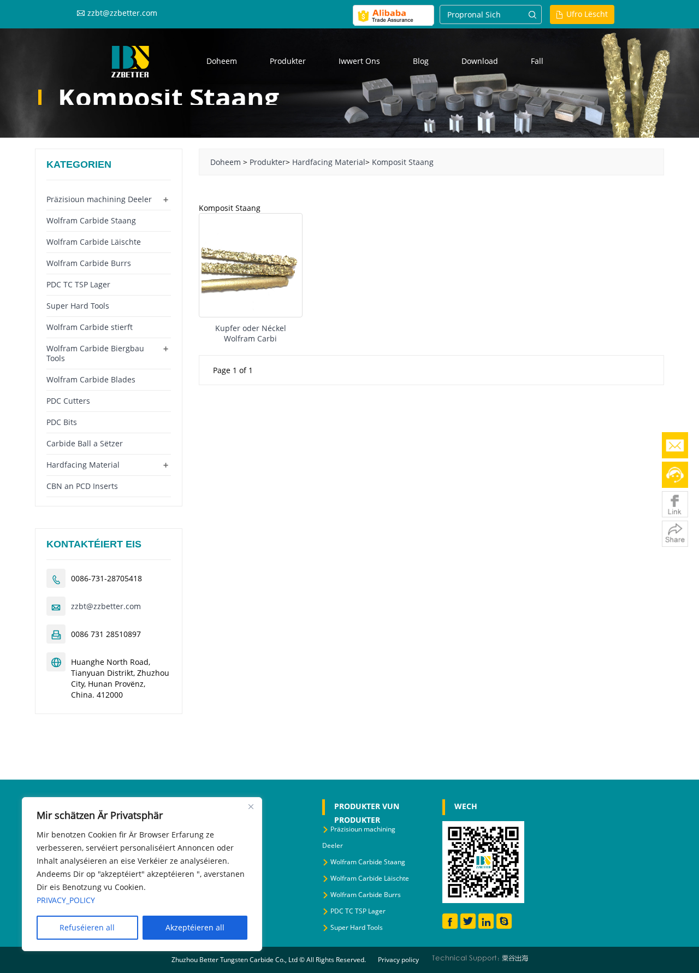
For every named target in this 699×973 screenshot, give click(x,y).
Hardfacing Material (328, 162)
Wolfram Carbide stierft (89, 327)
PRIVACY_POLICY (66, 900)
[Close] (250, 806)
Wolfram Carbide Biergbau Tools (95, 353)
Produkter (288, 61)
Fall (537, 61)
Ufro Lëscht (587, 14)
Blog (421, 61)
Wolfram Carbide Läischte (93, 242)
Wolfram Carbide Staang (91, 220)
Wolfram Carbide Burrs (88, 263)
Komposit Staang (403, 162)
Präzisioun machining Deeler (99, 199)
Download (479, 61)
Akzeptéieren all (194, 927)
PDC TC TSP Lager (78, 284)
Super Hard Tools (77, 305)
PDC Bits (61, 422)
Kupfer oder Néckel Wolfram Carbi (250, 333)
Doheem (221, 61)
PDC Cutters (68, 401)
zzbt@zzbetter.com (122, 13)
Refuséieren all (87, 927)
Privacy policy (398, 959)
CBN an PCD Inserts (82, 486)
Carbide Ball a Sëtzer (84, 443)
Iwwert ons (359, 61)
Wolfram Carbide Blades (90, 379)
